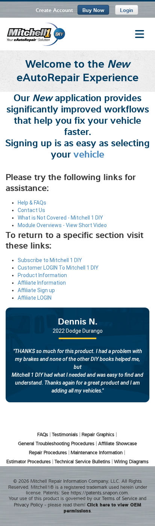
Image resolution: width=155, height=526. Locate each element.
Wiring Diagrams (131, 461)
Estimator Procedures (28, 461)
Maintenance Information (97, 452)
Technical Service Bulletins (82, 461)
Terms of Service (119, 498)
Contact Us (31, 210)
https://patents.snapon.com (99, 492)
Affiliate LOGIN (35, 298)
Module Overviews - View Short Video (62, 225)
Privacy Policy (28, 504)
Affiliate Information (42, 283)
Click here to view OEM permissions (102, 507)
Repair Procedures (48, 452)
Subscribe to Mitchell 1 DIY (50, 260)
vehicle (88, 153)
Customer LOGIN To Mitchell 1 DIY (58, 268)
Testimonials (65, 434)
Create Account (54, 9)
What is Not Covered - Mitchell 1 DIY (60, 218)
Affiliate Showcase (117, 443)
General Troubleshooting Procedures (56, 443)
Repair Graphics (98, 434)
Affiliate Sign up (36, 290)
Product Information (42, 275)
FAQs (42, 434)
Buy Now (93, 9)
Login (126, 9)
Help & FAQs (32, 203)
